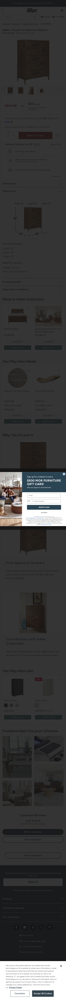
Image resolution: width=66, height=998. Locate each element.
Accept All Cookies (43, 993)
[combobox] (30, 501)
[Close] (61, 966)
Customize (20, 993)
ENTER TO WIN (44, 507)
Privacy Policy (15, 987)
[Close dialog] (64, 474)
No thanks (44, 512)
